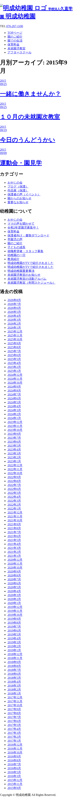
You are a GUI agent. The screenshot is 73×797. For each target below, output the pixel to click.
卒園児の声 (14, 239)
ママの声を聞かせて (20, 223)
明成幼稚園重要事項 (20, 270)
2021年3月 (14, 548)
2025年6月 (14, 355)
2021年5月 (14, 540)
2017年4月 (14, 728)
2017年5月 (14, 725)
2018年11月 (14, 658)
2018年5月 (14, 677)
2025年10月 (14, 339)
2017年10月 (14, 705)
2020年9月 (14, 571)
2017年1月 (14, 740)
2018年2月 (14, 689)
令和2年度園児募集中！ (23, 227)
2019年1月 (14, 650)
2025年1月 (14, 370)
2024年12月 (14, 374)
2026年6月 (14, 308)
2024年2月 (14, 414)
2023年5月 (14, 445)
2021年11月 (14, 516)
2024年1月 (14, 418)
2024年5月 (14, 402)
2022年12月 (14, 465)
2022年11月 (14, 469)
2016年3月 (14, 776)
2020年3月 (14, 595)
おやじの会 (14, 182)
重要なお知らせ (17, 202)
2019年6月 (14, 630)
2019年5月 (14, 634)
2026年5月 (14, 311)
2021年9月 (14, 524)
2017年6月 (14, 721)
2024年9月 (14, 386)
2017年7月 (14, 717)
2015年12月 (14, 780)
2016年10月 (14, 752)
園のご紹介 (14, 243)
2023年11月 (14, 426)
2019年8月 (14, 622)
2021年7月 (14, 532)
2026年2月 (14, 323)
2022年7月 (14, 485)
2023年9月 (14, 433)
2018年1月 (14, 693)
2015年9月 (14, 788)
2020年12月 (14, 559)
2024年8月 (14, 390)
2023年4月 (14, 449)
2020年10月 (14, 567)
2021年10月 (14, 520)
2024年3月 (14, 410)
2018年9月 (14, 662)
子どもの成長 (16, 247)
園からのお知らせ (19, 198)
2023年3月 (14, 453)
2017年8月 (14, 713)
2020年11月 (14, 563)
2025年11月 (14, 335)
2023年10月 (14, 429)
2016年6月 (14, 768)
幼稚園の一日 (16, 255)
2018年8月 (14, 666)
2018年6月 (14, 673)
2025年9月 (14, 343)
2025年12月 (14, 331)
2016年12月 (14, 744)
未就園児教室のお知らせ (23, 274)
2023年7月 (14, 437)
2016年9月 (14, 756)
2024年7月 (14, 394)
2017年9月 (14, 709)
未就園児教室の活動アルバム (26, 278)
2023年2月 (14, 457)
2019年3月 (14, 642)
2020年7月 (14, 579)
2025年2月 (14, 367)
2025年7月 (14, 351)
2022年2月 (14, 504)
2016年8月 (14, 760)
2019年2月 (14, 646)
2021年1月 (14, 555)
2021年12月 (14, 512)
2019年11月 (14, 610)
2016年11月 (14, 748)
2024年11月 (14, 378)
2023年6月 (14, 441)
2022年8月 (14, 481)
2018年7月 (14, 669)
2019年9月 (14, 618)
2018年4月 (14, 681)
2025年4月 (14, 363)
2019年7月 (14, 626)
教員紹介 (13, 259)
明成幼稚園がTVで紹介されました (30, 263)
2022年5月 (14, 492)
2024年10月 (14, 382)
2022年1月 (14, 508)
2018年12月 (14, 654)
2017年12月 (14, 697)
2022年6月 (14, 488)
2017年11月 (14, 701)
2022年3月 (14, 500)
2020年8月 (14, 575)
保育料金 (13, 231)
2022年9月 (14, 477)
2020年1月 (14, 603)
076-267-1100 (14, 26)
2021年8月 (14, 528)
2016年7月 (14, 764)
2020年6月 (14, 583)
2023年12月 (14, 422)
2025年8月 (14, 347)
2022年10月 (14, 473)
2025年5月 (14, 359)
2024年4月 (14, 406)
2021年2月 (14, 551)
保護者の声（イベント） (23, 194)
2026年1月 (14, 327)
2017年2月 (14, 736)
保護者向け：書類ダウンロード (28, 235)
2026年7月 (14, 304)
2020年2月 (14, 599)
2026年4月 (14, 315)
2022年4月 (14, 496)
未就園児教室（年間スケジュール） (31, 282)
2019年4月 (14, 638)
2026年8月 (14, 300)
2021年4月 (14, 544)
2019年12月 (14, 607)
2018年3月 (14, 685)
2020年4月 (14, 591)
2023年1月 (14, 461)
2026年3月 (14, 319)
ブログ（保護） (17, 186)
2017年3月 (14, 732)
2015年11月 (14, 784)
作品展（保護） (17, 190)
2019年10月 (14, 614)
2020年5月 (14, 587)
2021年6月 (14, 536)
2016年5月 (14, 772)
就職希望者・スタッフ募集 (25, 251)
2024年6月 (14, 398)
